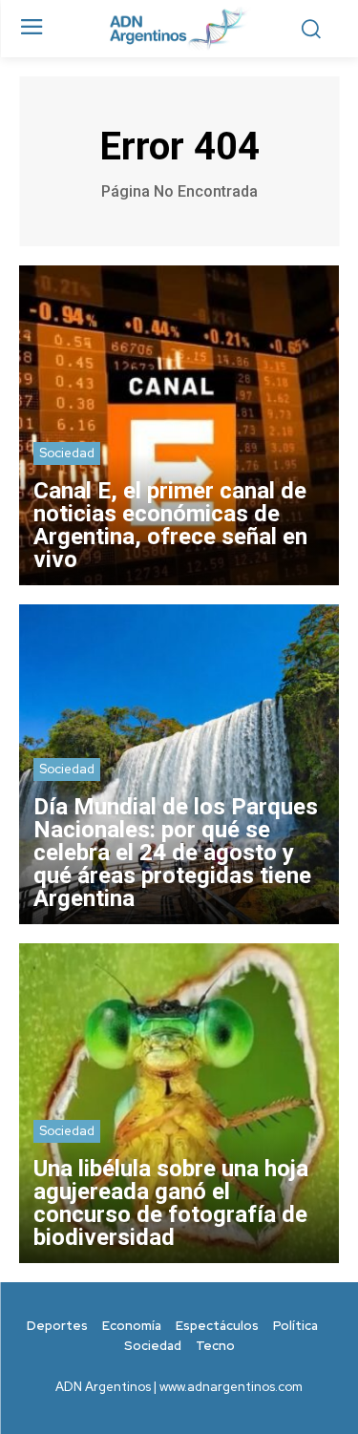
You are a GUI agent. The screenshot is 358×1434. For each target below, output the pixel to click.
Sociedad (67, 453)
